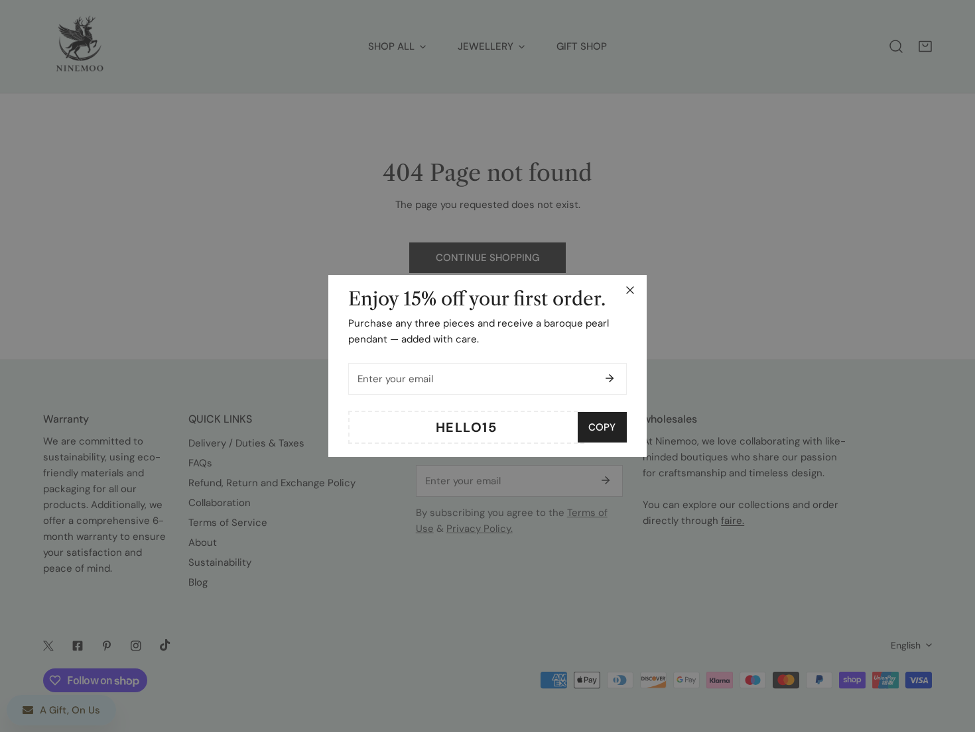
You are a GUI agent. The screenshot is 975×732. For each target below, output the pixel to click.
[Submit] (609, 378)
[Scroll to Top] (951, 662)
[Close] (630, 290)
